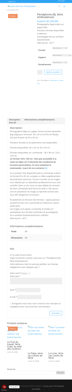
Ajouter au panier (53, 72)
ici (46, 168)
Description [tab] (14, 119)
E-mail (13, 297)
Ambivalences (54, 80)
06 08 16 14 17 (12, 1)
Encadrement (44, 64)
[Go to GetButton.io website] (4, 390)
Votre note (15, 273)
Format (41, 50)
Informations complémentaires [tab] (39, 119)
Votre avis (15, 276)
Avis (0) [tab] (12, 122)
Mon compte (61, 1)
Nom (13, 290)
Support (42, 57)
